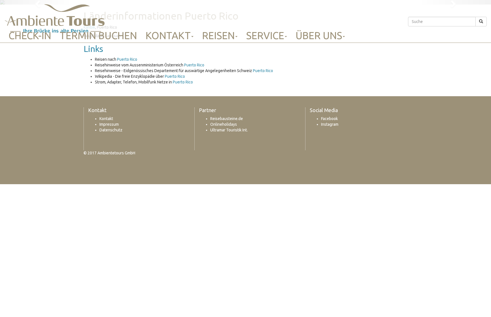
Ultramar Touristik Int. (229, 130)
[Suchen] (481, 21)
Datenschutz (110, 130)
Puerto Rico (127, 59)
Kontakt (168, 35)
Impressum (109, 124)
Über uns (319, 35)
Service (265, 35)
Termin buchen (98, 35)
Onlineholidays (223, 124)
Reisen (218, 35)
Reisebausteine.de (226, 118)
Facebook (329, 118)
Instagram (329, 124)
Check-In (30, 35)
